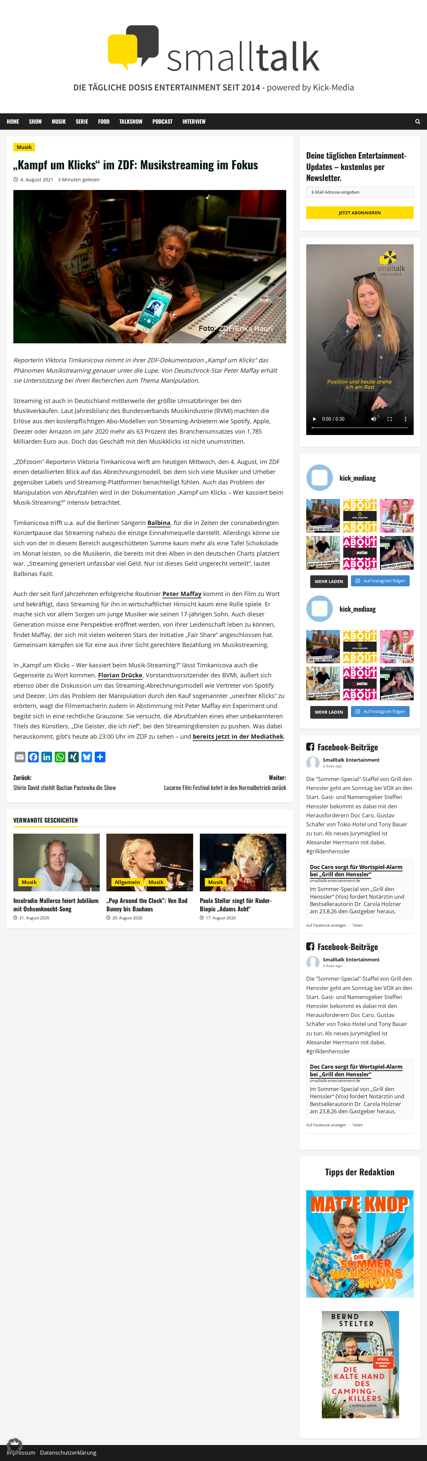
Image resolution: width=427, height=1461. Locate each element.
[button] (14, 1446)
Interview (193, 121)
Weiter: (225, 782)
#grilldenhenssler (328, 851)
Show (35, 121)
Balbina (158, 523)
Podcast (162, 121)
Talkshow (130, 121)
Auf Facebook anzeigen (326, 925)
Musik (59, 121)
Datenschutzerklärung (68, 1452)
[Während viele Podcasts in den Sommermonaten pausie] (397, 516)
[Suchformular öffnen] (417, 121)
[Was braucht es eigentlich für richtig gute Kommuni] (360, 516)
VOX (388, 788)
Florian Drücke (120, 675)
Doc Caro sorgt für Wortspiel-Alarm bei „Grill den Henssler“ (356, 870)
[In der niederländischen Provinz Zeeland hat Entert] (323, 553)
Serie (82, 121)
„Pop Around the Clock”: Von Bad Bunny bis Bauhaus (146, 904)
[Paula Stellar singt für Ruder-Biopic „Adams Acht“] (243, 862)
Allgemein (127, 882)
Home (13, 121)
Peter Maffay (181, 594)
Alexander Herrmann (332, 842)
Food (103, 121)
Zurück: (64, 782)
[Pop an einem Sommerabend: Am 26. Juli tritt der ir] (397, 553)
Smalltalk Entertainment (351, 760)
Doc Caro (362, 815)
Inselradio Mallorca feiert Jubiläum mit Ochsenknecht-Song (56, 904)
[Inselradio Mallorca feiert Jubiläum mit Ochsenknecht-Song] (56, 862)
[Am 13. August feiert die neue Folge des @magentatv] (323, 516)
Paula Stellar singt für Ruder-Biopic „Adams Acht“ (236, 904)
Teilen (358, 925)
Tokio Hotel (351, 824)
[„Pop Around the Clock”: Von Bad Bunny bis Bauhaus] (149, 862)
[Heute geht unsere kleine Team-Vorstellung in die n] (360, 553)
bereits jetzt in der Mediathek (238, 736)
